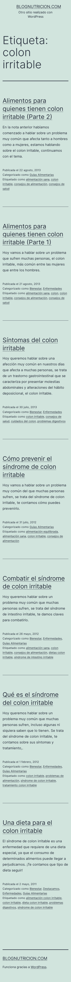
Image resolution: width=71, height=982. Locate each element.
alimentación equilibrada (42, 531)
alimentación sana (37, 179)
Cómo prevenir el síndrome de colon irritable (29, 466)
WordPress (38, 967)
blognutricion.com (38, 6)
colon (54, 293)
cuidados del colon (23, 421)
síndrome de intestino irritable (33, 657)
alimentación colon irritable (44, 898)
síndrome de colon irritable (38, 780)
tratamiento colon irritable (20, 785)
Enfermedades (52, 288)
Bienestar (36, 288)
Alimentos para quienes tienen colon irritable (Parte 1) (33, 234)
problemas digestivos (51, 421)
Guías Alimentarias (42, 174)
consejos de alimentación (30, 184)
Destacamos (51, 888)
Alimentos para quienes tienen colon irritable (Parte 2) (33, 108)
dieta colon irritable (35, 902)
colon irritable (35, 416)
